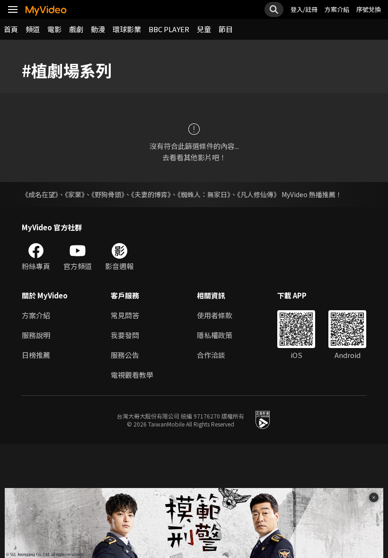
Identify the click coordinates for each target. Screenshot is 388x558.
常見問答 (125, 315)
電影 (54, 29)
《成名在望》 (40, 194)
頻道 (33, 29)
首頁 (11, 29)
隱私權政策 (214, 335)
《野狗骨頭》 (107, 194)
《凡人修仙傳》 (258, 194)
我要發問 (125, 335)
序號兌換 (368, 9)
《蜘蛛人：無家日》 (203, 194)
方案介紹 (337, 9)
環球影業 (127, 29)
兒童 (204, 29)
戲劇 (76, 29)
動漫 (98, 29)
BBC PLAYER (169, 29)
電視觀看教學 (132, 375)
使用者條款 (214, 315)
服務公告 (125, 355)
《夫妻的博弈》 (151, 194)
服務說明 (36, 335)
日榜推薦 (36, 355)
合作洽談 (211, 355)
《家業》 (75, 194)
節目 (226, 29)
